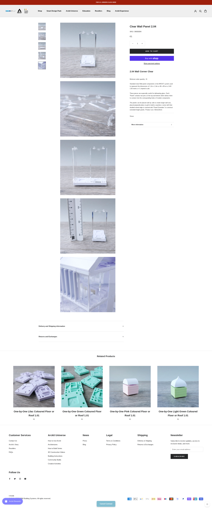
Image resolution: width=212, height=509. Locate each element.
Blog (108, 11)
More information (137, 124)
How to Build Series (55, 448)
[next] (205, 390)
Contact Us (13, 441)
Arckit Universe (72, 11)
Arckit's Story (14, 444)
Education (86, 11)
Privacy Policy (111, 444)
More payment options (152, 63)
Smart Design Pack (54, 11)
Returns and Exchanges (48, 336)
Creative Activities (54, 464)
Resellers (98, 11)
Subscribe (179, 456)
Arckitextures (53, 444)
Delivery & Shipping (144, 441)
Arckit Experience (122, 11)
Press (85, 441)
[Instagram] (20, 478)
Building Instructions (55, 456)
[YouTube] (25, 478)
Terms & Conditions (113, 441)
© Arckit (11, 496)
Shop (40, 11)
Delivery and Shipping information (52, 326)
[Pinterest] (141, 115)
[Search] (200, 11)
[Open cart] (205, 11)
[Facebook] (135, 115)
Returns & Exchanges (145, 444)
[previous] (6, 390)
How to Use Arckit (54, 441)
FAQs (11, 452)
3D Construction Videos (56, 452)
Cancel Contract (106, 504)
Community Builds (54, 460)
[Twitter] (138, 115)
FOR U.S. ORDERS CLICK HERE (106, 2)
